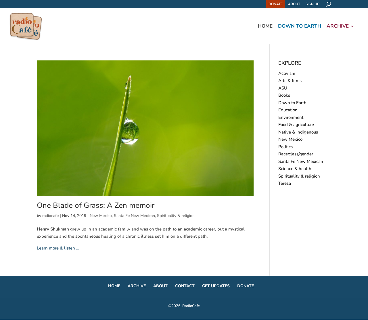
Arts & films (290, 80)
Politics (285, 147)
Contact (185, 286)
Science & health (294, 169)
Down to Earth (299, 26)
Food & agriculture (296, 124)
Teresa (284, 183)
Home (265, 26)
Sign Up (312, 4)
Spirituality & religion (176, 215)
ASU (282, 88)
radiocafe (50, 215)
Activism (286, 73)
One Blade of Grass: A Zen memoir (95, 205)
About (294, 4)
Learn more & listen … (58, 248)
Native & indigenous (298, 132)
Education (288, 110)
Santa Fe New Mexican (134, 215)
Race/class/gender (295, 154)
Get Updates (216, 286)
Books (284, 95)
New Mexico (101, 215)
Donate (276, 4)
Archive (338, 26)
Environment (290, 117)
